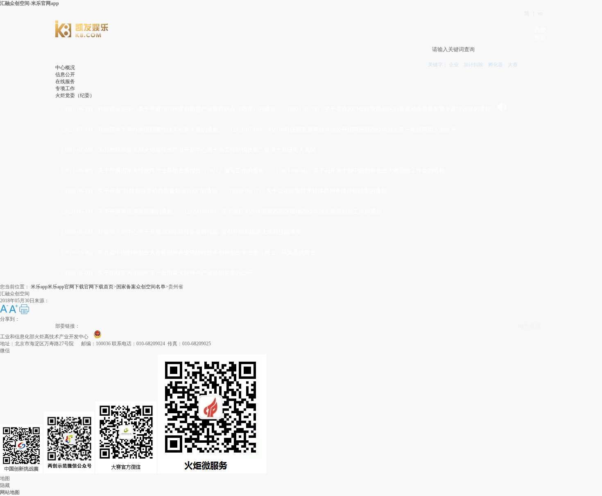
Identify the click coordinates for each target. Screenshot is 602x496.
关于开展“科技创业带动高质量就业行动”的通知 (157, 191)
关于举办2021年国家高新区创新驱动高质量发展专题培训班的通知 (407, 109)
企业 (454, 65)
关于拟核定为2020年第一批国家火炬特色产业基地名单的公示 (175, 273)
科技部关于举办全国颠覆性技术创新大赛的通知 (158, 130)
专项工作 (65, 88)
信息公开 (65, 74)
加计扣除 (473, 65)
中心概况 (65, 67)
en (540, 13)
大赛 (513, 65)
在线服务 (65, 81)
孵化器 (495, 65)
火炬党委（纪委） (75, 95)
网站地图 (10, 492)
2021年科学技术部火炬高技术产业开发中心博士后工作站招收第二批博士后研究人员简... (209, 150)
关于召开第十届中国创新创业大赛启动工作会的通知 (379, 171)
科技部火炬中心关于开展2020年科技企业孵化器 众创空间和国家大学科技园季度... (202, 232)
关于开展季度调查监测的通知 (135, 211)
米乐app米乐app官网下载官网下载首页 (72, 287)
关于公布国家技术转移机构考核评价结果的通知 (326, 191)
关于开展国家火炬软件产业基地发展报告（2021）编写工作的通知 (181, 171)
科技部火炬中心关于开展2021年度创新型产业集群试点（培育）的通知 (187, 109)
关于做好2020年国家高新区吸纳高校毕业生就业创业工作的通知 (301, 211)
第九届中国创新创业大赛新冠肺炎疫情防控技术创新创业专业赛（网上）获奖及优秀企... (209, 252)
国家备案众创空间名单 (140, 287)
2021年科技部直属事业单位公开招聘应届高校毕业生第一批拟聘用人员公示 (361, 130)
